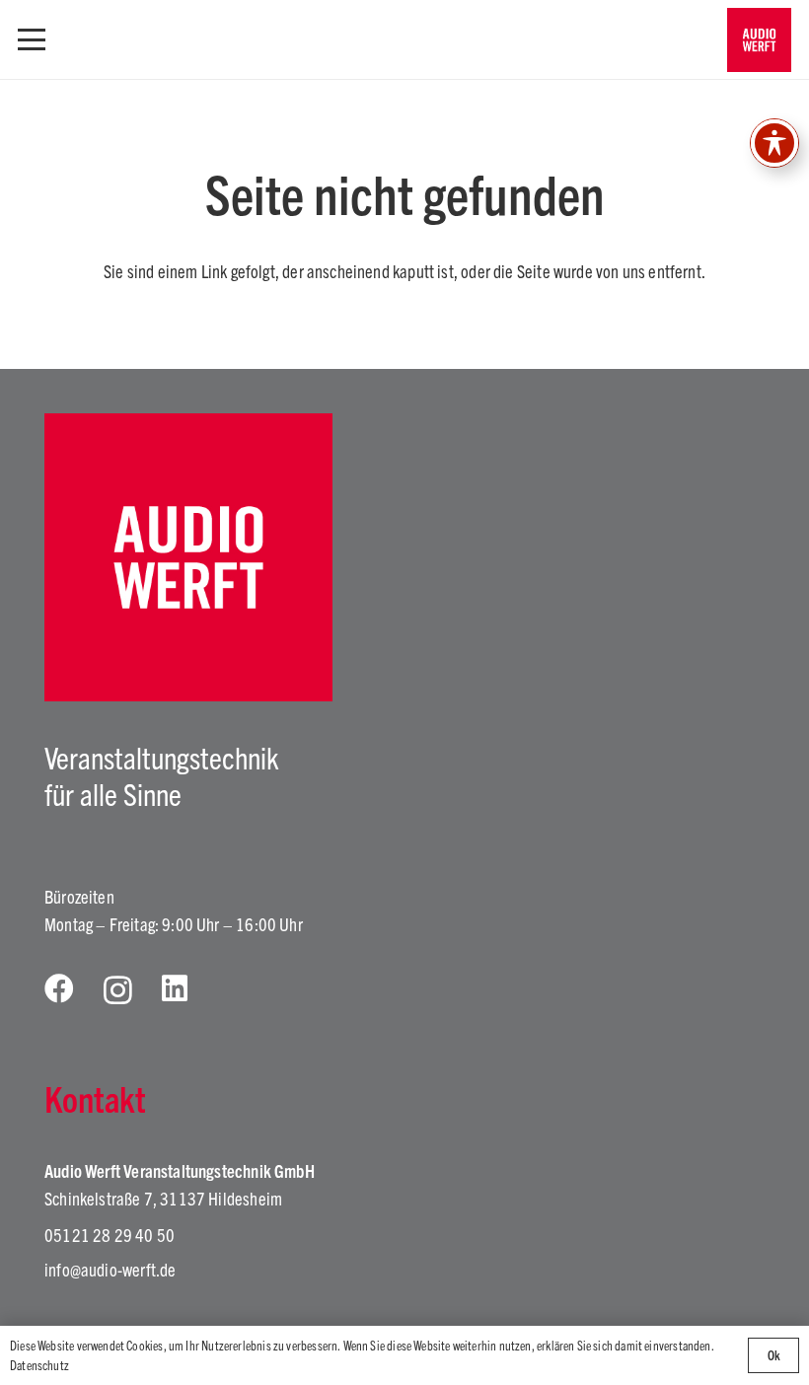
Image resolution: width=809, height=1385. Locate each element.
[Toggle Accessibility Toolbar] (774, 143)
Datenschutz (39, 1364)
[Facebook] (59, 988)
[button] (32, 39)
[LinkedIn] (174, 988)
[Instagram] (118, 990)
